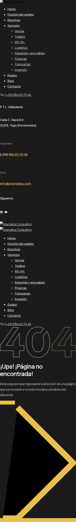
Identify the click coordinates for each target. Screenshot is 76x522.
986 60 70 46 (18, 154)
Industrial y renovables (30, 53)
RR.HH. (20, 42)
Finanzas (21, 59)
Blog (10, 81)
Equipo (12, 75)
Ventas (19, 31)
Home (11, 9)
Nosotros (13, 20)
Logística (21, 48)
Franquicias (22, 64)
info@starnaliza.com (15, 183)
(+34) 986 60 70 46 (18, 95)
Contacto (14, 86)
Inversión (21, 70)
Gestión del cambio (20, 14)
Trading (20, 36)
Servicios (13, 25)
